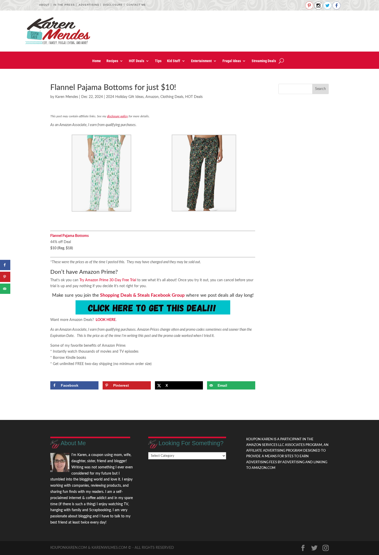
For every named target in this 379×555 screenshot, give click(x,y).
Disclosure (113, 4)
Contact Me (136, 4)
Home (96, 61)
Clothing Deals (171, 97)
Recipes (112, 61)
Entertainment (201, 61)
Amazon (152, 97)
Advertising (89, 4)
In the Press (64, 4)
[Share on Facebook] (5, 265)
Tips (158, 61)
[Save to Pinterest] (5, 277)
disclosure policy (117, 116)
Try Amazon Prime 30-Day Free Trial (107, 280)
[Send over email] (5, 289)
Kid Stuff (173, 61)
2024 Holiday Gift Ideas (125, 97)
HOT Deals (136, 61)
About (44, 4)
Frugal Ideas (232, 61)
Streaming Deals (264, 61)
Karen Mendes (66, 97)
